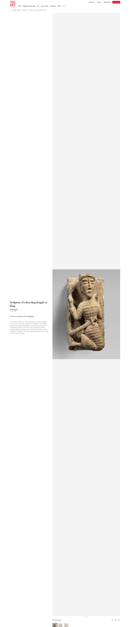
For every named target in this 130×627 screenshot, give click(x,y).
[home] (10, 10)
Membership (107, 2)
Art (38, 6)
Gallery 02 (31, 316)
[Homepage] (13, 4)
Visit (19, 6)
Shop (58, 6)
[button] (86, 314)
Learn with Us (44, 6)
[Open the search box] (64, 6)
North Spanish (14, 309)
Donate (99, 2)
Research (53, 6)
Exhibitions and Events (29, 6)
